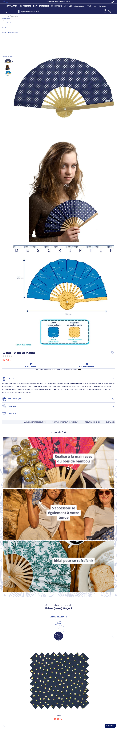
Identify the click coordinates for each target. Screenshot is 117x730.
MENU (7, 12)
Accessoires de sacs (8, 23)
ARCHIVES (68, 6)
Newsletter (103, 6)
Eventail (4, 28)
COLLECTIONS (56, 6)
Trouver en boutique (86, 366)
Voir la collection (58, 617)
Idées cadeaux (79, 6)
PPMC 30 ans (92, 6)
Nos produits (6, 18)
